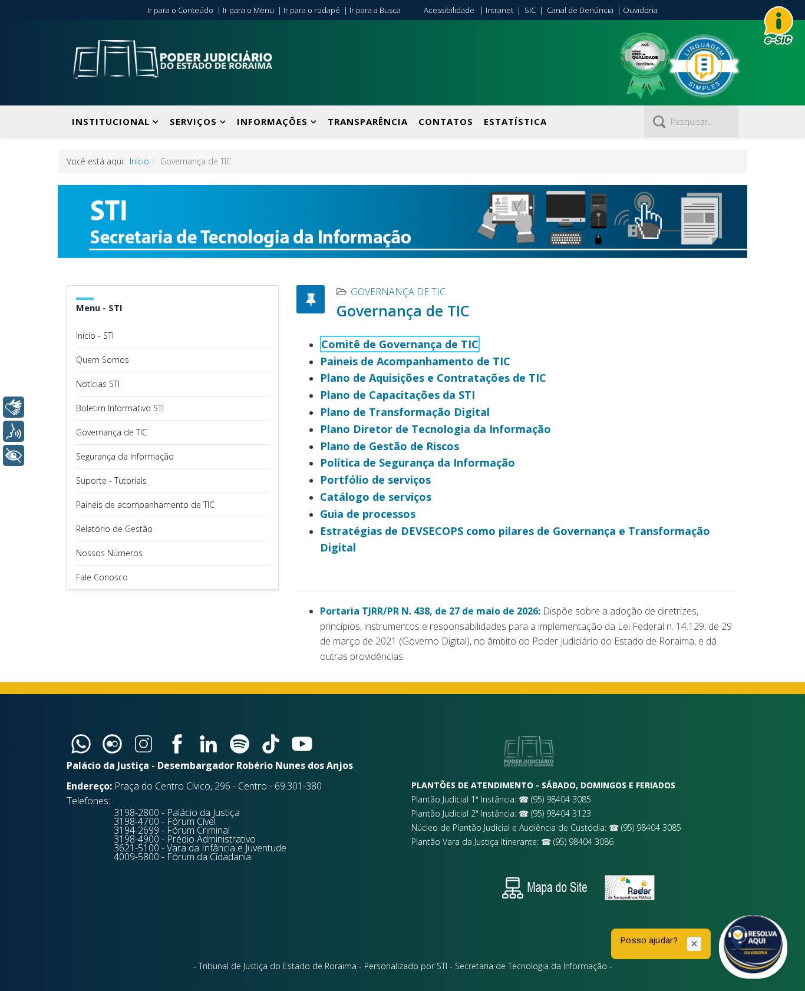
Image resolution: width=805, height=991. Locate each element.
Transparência (368, 121)
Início (139, 161)
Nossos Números (109, 553)
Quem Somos (102, 359)
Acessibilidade (449, 10)
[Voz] (13, 431)
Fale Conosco (102, 577)
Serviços (193, 121)
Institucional (111, 121)
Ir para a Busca (375, 10)
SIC (530, 10)
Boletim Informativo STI (120, 408)
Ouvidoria (640, 10)
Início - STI (95, 335)
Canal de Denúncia (580, 10)
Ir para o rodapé (311, 10)
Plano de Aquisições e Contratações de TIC (433, 378)
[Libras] (13, 407)
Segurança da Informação (125, 456)
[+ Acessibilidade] (13, 455)
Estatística (515, 121)
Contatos (445, 121)
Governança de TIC (111, 432)
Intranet (499, 10)
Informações (272, 121)
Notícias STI (98, 383)
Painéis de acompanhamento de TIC (145, 504)
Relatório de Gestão (114, 528)
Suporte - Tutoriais (111, 480)
